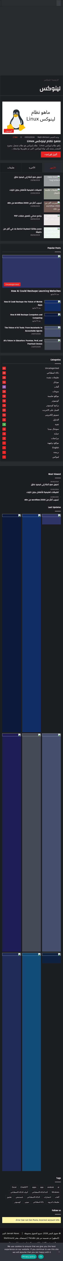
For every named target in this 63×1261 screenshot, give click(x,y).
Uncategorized (52, 368)
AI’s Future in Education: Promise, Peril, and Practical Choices (23, 342)
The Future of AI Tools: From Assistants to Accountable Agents (23, 329)
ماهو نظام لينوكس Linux (44, 141)
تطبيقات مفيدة (53, 377)
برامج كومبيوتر (52, 405)
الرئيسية (55, 80)
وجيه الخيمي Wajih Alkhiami (48, 137)
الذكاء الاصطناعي (33, 1197)
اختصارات (47, 1197)
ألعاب (56, 387)
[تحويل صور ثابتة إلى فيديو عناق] (52, 180)
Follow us (56, 1210)
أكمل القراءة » (51, 154)
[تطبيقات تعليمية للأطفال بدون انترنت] (52, 193)
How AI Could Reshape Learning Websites (36, 291)
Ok (41, 1256)
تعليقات (10, 167)
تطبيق (9, 1197)
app (41, 1187)
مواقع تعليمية (53, 396)
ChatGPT (24, 1187)
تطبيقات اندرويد (53, 1202)
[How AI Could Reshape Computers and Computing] (31, 1062)
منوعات (55, 391)
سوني (27, 1202)
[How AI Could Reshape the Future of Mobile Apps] (53, 305)
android (50, 1187)
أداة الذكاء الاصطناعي (40, 1192)
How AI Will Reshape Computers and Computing (26, 316)
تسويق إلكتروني (52, 415)
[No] (59, 1251)
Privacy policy (28, 1256)
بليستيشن (19, 1197)
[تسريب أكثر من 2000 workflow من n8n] (52, 206)
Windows (55, 1192)
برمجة (56, 452)
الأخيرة (32, 167)
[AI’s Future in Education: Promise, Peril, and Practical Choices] (53, 344)
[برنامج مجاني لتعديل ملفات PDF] (52, 219)
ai (58, 1187)
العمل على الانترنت (50, 410)
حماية (56, 433)
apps (34, 1187)
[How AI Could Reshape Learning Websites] (51, 519)
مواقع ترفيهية (53, 443)
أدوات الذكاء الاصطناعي (19, 1192)
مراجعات (55, 438)
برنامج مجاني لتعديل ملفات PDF (28, 216)
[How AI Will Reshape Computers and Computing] (53, 318)
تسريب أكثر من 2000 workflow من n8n (24, 203)
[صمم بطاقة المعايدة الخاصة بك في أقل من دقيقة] (52, 232)
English (55, 447)
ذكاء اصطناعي (53, 373)
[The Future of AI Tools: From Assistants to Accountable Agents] (53, 331)
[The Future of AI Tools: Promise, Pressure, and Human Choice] (11, 1062)
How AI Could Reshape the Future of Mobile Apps (23, 303)
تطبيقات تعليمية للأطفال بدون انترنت (26, 190)
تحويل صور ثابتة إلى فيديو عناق (28, 177)
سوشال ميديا (53, 429)
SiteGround (9, 1238)
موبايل (56, 382)
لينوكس (55, 457)
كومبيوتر (55, 401)
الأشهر (53, 167)
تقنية (57, 424)
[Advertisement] (31, 41)
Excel (14, 1187)
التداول (56, 419)
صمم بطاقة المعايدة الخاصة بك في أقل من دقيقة (22, 230)
